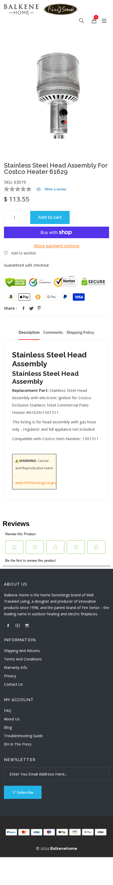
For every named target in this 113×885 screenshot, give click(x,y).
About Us (12, 718)
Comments (53, 332)
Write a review (55, 189)
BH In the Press (18, 744)
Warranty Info (15, 667)
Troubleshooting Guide (23, 735)
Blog (8, 727)
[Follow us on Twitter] (31, 308)
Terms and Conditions (23, 659)
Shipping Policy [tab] (80, 332)
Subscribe (25, 792)
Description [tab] (29, 332)
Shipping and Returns (22, 650)
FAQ (7, 710)
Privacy (10, 675)
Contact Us (13, 684)
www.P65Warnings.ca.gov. (36, 482)
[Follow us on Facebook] (23, 308)
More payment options (56, 246)
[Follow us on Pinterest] (39, 308)
